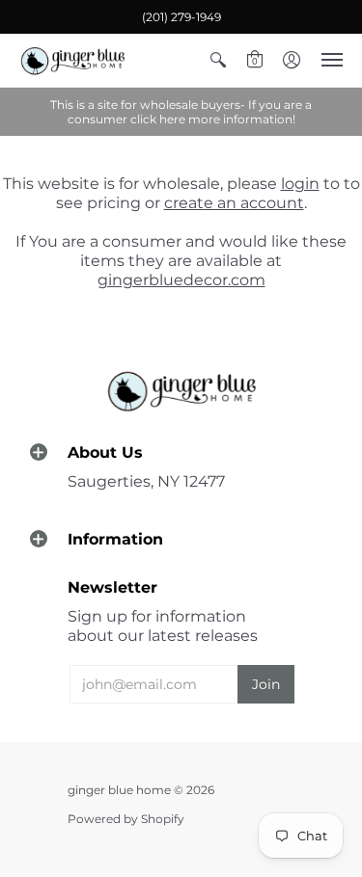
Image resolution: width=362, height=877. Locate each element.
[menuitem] (218, 60)
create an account (234, 203)
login (300, 183)
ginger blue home (121, 790)
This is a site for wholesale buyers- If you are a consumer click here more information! (181, 111)
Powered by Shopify (126, 818)
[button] (218, 60)
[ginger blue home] (72, 60)
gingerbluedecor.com (181, 280)
